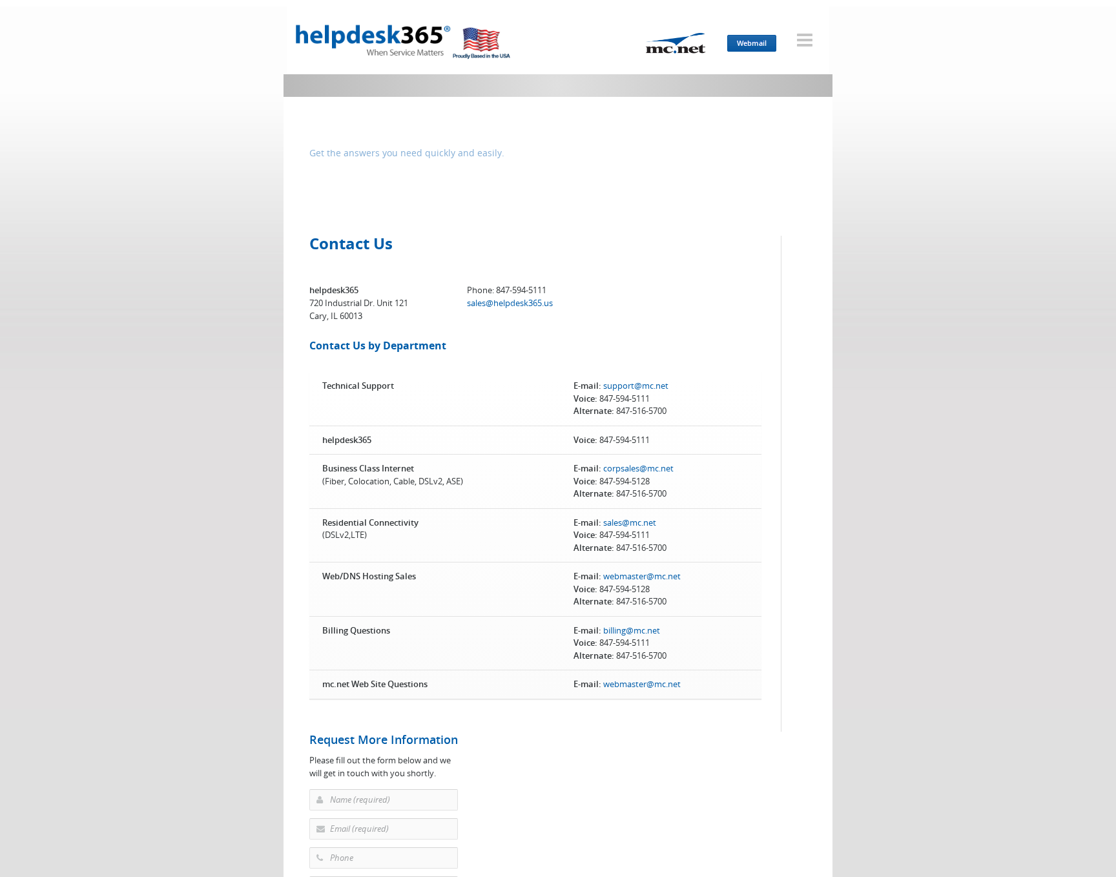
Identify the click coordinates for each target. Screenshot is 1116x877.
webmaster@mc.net (642, 576)
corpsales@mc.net (638, 468)
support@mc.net (635, 385)
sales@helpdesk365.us (510, 303)
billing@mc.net (631, 630)
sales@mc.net (629, 522)
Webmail (752, 43)
